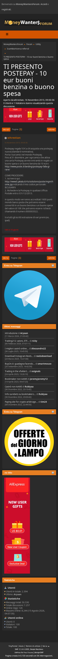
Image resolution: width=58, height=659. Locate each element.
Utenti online (15, 617)
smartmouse (44, 363)
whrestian (14, 137)
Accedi (44, 4)
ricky (34, 340)
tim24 (44, 401)
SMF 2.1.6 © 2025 (22, 649)
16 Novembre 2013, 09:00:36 (16, 142)
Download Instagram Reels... (19, 356)
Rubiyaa (29, 386)
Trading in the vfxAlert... (17, 371)
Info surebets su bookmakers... (20, 394)
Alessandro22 (38, 348)
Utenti (11, 587)
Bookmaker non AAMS (16, 378)
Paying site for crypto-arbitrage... (21, 401)
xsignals (36, 371)
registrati (6, 9)
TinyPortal (13, 646)
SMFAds (18, 652)
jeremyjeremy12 (39, 378)
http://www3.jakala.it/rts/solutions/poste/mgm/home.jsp (29, 183)
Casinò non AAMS (13, 386)
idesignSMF (39, 652)
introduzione (11, 333)
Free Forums (28, 652)
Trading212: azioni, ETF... (17, 340)
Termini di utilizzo (33, 646)
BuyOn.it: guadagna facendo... (20, 363)
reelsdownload (44, 356)
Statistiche (9, 580)
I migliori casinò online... (17, 348)
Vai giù (6, 129)
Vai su (6, 258)
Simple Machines (36, 649)
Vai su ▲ (46, 646)
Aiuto (21, 646)
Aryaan (24, 333)
